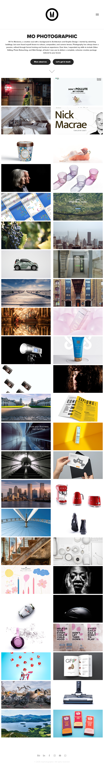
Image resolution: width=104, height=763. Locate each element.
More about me (40, 61)
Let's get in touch (63, 61)
